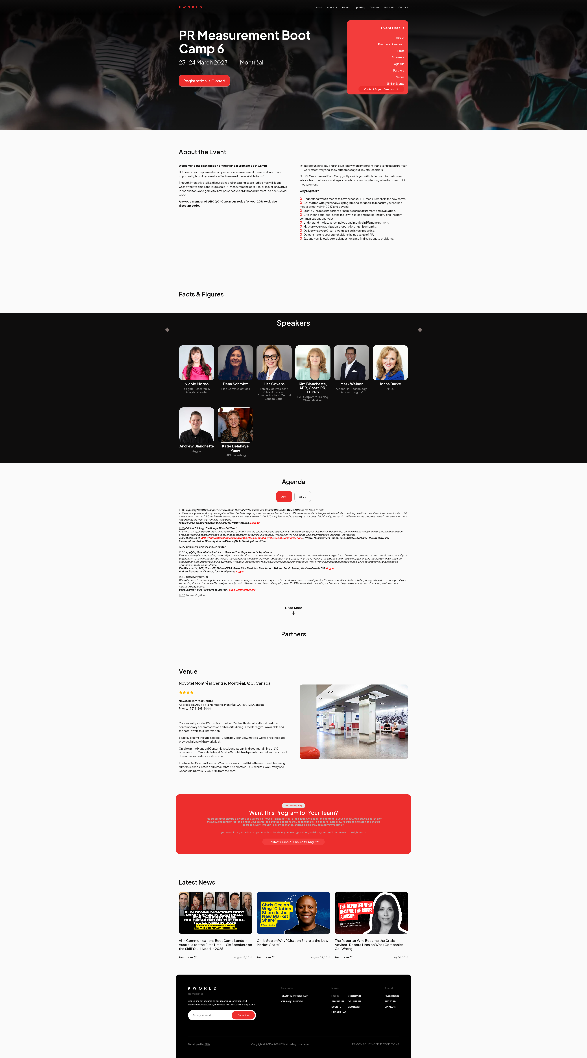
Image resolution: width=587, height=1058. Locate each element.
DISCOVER (354, 995)
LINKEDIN (390, 1006)
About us (332, 7)
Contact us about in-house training (291, 842)
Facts (400, 50)
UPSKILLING (338, 1012)
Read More (293, 608)
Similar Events (395, 83)
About (400, 37)
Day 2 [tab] (302, 496)
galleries (389, 7)
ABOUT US (337, 1001)
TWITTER (390, 1001)
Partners (398, 70)
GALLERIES (354, 1001)
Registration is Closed (204, 80)
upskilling (360, 7)
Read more (186, 957)
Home (319, 7)
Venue (400, 77)
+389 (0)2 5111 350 (292, 1001)
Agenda (399, 64)
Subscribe (243, 1015)
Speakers (398, 57)
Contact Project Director (379, 89)
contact (403, 7)
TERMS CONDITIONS (386, 1044)
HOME (335, 995)
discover (375, 7)
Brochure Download (391, 44)
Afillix (207, 1044)
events (346, 7)
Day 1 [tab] (284, 496)
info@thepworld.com (294, 995)
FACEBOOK (392, 995)
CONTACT (354, 1006)
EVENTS (336, 1006)
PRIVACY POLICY (362, 1044)
